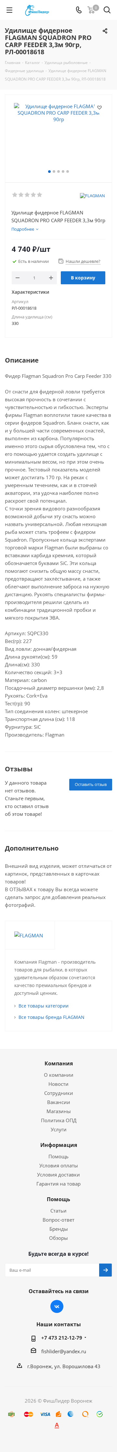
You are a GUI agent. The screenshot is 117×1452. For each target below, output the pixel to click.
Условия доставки (58, 1174)
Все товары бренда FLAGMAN (51, 1017)
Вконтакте (56, 1306)
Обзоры (58, 1238)
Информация (58, 1145)
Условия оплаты (58, 1165)
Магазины (58, 1111)
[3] (27, 195)
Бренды (58, 1229)
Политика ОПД (58, 1120)
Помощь (58, 1156)
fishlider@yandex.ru (63, 1351)
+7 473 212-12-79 (61, 1337)
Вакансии (58, 1102)
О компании (58, 1075)
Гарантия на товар (58, 1183)
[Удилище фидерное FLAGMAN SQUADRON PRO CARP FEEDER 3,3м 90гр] (58, 135)
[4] (34, 195)
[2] (21, 195)
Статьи (58, 1210)
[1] (15, 195)
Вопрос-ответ (58, 1219)
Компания (59, 1063)
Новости (58, 1084)
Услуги (59, 1129)
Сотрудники (58, 1093)
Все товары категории (44, 1006)
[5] (40, 195)
